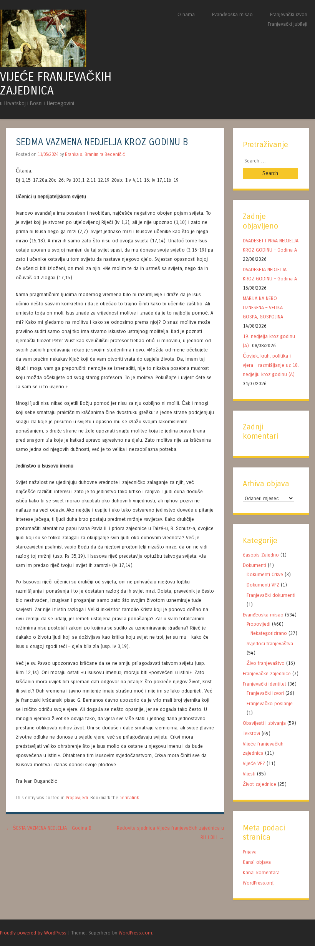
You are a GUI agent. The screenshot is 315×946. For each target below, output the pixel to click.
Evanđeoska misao (232, 14)
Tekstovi (251, 733)
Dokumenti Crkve (265, 574)
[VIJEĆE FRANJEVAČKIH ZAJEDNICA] (43, 65)
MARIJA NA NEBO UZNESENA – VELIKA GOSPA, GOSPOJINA (263, 307)
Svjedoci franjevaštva (270, 643)
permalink (129, 797)
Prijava (250, 852)
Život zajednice (259, 784)
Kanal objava (257, 862)
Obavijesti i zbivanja (264, 723)
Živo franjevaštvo (266, 663)
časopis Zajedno (261, 555)
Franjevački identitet (264, 684)
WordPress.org (258, 883)
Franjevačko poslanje (270, 703)
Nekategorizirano (268, 633)
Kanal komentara (261, 872)
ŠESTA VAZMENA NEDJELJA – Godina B (48, 828)
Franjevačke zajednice (267, 673)
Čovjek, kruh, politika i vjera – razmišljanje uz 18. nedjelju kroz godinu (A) (271, 365)
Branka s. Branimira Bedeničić (95, 154)
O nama (186, 14)
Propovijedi (77, 797)
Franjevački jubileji (287, 24)
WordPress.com (135, 933)
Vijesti (249, 774)
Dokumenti (254, 565)
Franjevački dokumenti (271, 595)
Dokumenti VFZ (263, 585)
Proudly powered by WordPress (33, 933)
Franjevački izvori (288, 14)
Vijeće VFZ (254, 763)
